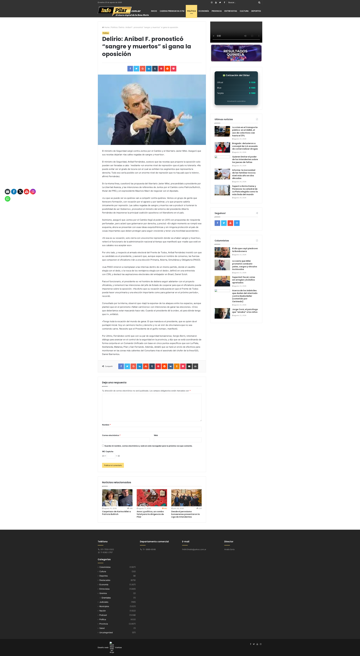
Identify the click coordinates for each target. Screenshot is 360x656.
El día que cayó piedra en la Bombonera (245, 250)
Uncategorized (106, 632)
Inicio (154, 11)
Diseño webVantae (110, 647)
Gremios (103, 593)
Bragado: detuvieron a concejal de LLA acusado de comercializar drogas (245, 146)
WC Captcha (107, 451)
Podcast (103, 615)
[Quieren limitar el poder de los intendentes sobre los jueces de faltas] (222, 160)
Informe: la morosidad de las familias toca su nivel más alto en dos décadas (244, 174)
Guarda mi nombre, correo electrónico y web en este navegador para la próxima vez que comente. (148, 446)
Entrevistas (230, 11)
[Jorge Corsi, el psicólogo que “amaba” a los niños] (222, 313)
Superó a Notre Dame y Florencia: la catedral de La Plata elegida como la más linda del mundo (245, 190)
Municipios (104, 606)
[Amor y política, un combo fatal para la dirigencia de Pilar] (152, 497)
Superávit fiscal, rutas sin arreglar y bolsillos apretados (243, 280)
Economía (204, 11)
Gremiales (106, 597)
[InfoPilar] (123, 11)
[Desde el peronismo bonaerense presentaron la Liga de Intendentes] (186, 497)
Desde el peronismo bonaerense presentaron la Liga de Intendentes (185, 514)
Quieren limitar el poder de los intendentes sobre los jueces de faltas (245, 159)
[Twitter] (220, 2)
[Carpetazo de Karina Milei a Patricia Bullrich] (117, 497)
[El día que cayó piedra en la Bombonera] (222, 252)
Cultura (244, 11)
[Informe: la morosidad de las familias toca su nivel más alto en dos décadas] (222, 174)
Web (156, 435)
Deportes (256, 11)
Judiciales (103, 602)
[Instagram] (212, 2)
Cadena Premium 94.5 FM (172, 11)
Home (107, 27)
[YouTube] (216, 2)
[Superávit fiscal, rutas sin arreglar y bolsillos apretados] (222, 281)
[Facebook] (224, 2)
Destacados (104, 580)
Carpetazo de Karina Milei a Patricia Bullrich (116, 513)
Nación (102, 611)
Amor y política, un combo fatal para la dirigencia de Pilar (150, 514)
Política (191, 11)
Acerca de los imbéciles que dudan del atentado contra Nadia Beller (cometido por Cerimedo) (244, 296)
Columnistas (105, 567)
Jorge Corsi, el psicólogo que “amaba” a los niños (245, 311)
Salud (101, 628)
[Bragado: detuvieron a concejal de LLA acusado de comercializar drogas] (222, 147)
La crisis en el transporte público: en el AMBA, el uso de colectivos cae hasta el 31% (245, 131)
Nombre (106, 425)
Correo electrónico (111, 435)
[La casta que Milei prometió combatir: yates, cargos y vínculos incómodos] (222, 265)
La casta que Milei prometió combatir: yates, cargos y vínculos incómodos (244, 265)
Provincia (217, 11)
